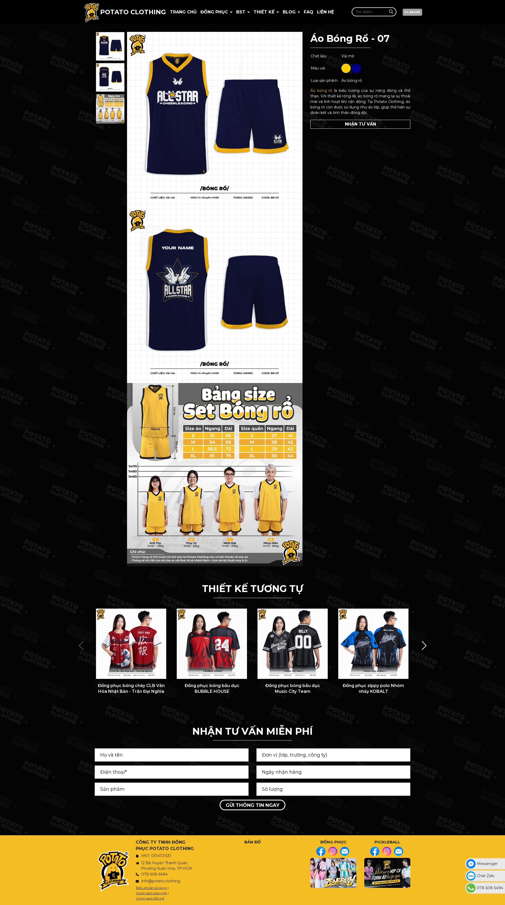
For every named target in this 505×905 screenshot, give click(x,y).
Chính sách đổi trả (150, 898)
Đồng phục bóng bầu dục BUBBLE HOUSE (212, 688)
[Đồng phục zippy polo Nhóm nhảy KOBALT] (373, 644)
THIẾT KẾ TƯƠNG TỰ (252, 588)
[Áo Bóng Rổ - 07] (110, 46)
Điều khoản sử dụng (151, 888)
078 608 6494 (154, 874)
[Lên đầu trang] (500, 898)
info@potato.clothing (160, 881)
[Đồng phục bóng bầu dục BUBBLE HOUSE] (212, 644)
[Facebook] (321, 851)
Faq (308, 11)
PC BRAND (412, 12)
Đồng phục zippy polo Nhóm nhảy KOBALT (373, 688)
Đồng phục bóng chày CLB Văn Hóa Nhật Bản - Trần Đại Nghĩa (131, 688)
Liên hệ (325, 11)
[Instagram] (332, 851)
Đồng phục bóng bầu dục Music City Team (292, 688)
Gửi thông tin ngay (252, 805)
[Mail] (344, 851)
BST (241, 11)
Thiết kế (265, 11)
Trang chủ (183, 11)
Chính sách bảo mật (151, 893)
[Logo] (91, 12)
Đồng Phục (214, 11)
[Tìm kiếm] (391, 11)
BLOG (290, 11)
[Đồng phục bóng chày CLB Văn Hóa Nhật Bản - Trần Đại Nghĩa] (131, 644)
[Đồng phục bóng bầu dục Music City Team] (292, 644)
